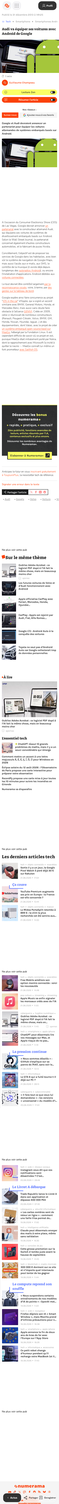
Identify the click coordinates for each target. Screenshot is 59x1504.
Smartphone (23, 21)
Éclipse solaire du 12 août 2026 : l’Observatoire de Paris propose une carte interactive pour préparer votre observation (29, 770)
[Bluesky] (44, 1492)
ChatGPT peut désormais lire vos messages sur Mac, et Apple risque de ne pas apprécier (37, 1037)
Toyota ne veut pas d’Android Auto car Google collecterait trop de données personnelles (37, 650)
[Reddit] (34, 1492)
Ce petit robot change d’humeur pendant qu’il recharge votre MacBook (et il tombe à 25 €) (37, 1353)
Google (20, 499)
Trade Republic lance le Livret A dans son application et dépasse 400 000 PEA (38, 1196)
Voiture (46, 499)
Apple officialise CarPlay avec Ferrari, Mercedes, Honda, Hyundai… (36, 601)
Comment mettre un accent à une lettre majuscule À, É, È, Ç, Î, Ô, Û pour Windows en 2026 (28, 759)
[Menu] (16, 5)
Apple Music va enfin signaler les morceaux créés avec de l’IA (38, 1000)
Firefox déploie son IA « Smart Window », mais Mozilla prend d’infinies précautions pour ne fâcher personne (38, 1316)
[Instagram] (24, 1492)
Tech (8, 21)
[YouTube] (10, 1492)
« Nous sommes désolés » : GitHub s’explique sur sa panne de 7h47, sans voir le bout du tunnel (36, 1061)
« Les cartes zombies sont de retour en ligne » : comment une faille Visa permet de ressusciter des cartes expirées (38, 1215)
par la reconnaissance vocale (26, 285)
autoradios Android (29, 270)
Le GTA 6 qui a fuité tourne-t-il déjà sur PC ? (38, 1078)
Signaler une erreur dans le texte (20, 484)
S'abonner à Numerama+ (27, 455)
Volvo (33, 499)
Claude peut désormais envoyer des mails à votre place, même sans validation (38, 1233)
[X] (20, 1492)
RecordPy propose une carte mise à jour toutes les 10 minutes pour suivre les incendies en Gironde (29, 781)
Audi (7, 499)
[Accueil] (7, 5)
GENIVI (28, 311)
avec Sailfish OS (28, 349)
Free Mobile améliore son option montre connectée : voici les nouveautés (38, 983)
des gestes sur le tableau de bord (27, 289)
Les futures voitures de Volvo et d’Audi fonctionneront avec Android (37, 585)
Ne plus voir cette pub (14, 550)
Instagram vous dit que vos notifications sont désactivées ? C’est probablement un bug (36, 1172)
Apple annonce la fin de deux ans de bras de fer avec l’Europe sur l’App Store (38, 1335)
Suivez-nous (10, 115)
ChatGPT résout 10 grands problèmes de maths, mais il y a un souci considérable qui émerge (35, 746)
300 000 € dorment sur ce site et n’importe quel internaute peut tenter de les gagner (38, 1270)
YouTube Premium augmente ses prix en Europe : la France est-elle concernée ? (37, 894)
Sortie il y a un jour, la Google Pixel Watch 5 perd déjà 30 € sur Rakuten (37, 870)
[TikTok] (15, 1492)
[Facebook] (29, 1492)
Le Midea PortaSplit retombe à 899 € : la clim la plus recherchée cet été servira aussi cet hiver (38, 912)
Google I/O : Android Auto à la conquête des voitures (36, 633)
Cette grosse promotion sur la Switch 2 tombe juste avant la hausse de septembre (37, 1251)
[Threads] (49, 1492)
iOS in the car (10, 301)
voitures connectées (13, 277)
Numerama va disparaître (17, 789)
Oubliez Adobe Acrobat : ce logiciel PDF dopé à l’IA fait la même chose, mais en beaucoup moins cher (37, 570)
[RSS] (39, 1492)
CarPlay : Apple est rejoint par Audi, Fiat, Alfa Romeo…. (36, 616)
